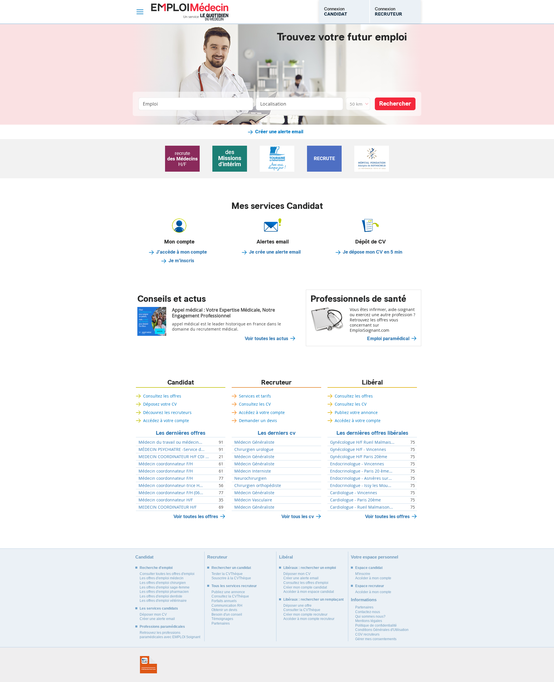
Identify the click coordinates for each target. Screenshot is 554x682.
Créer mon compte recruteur (305, 614)
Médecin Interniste (252, 471)
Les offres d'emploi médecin (162, 578)
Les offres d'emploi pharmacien (164, 592)
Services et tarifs (255, 396)
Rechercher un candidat (231, 568)
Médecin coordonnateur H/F (165, 500)
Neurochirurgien (250, 478)
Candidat (180, 382)
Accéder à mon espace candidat (308, 592)
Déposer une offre (297, 606)
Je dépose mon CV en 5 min (372, 252)
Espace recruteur (369, 586)
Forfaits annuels (224, 601)
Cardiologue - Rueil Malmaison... (361, 507)
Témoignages (222, 619)
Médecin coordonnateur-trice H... (170, 485)
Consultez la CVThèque (230, 596)
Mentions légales (368, 621)
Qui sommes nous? (370, 616)
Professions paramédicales (162, 627)
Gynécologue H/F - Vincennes (358, 449)
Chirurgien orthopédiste (257, 485)
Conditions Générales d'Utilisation (382, 630)
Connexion (335, 11)
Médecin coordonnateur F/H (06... (170, 492)
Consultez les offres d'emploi (305, 583)
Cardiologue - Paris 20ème (355, 500)
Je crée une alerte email (275, 252)
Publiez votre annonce (356, 412)
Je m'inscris (181, 261)
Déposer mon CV (153, 614)
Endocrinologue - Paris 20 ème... (361, 471)
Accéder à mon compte (373, 578)
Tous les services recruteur (234, 586)
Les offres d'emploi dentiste (161, 596)
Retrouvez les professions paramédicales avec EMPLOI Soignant (170, 635)
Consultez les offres (162, 396)
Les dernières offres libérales (372, 433)
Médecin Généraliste (254, 442)
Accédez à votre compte (166, 420)
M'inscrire (362, 574)
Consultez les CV (255, 404)
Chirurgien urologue (254, 449)
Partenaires (221, 623)
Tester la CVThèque (227, 574)
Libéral (372, 382)
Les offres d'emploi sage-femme (165, 587)
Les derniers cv (276, 433)
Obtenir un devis (224, 610)
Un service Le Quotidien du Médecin (206, 17)
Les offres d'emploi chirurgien (163, 583)
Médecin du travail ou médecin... (170, 442)
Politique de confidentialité (376, 625)
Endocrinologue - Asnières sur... (361, 478)
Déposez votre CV (160, 404)
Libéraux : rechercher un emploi (309, 568)
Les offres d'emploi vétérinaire (163, 601)
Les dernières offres (180, 433)
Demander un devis (258, 420)
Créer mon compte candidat (305, 587)
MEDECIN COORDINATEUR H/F (167, 507)
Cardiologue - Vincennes (353, 492)
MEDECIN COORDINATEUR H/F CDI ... (173, 456)
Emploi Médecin (189, 11)
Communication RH (227, 606)
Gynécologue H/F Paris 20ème (358, 456)
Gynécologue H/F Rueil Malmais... (362, 442)
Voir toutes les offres (195, 516)
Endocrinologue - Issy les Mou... (360, 485)
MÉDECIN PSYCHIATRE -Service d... (171, 449)
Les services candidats (159, 608)
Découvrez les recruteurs (167, 412)
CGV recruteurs (367, 634)
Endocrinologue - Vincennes (357, 463)
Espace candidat (369, 568)
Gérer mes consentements (375, 639)
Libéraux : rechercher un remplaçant (313, 599)
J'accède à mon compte (181, 252)
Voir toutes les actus (266, 339)
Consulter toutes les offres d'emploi (167, 574)
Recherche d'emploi (156, 568)
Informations (364, 599)
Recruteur (276, 382)
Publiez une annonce (228, 592)
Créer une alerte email (279, 132)
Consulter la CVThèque (301, 610)
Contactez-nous (367, 612)
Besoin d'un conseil (227, 614)
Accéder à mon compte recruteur (308, 619)
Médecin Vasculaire (253, 500)
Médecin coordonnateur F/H (165, 463)
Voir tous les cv (297, 516)
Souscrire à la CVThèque (231, 578)
